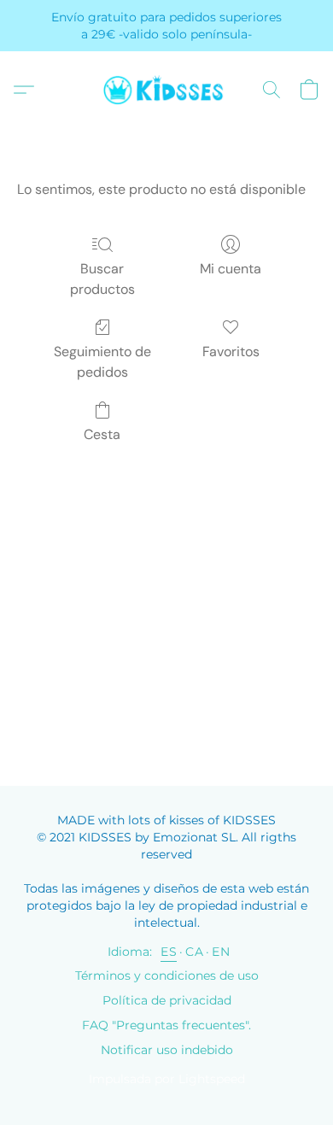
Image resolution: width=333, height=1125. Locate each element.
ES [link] (169, 951)
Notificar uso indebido (167, 1050)
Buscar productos (102, 279)
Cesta (102, 434)
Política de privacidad (166, 1000)
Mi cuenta (230, 269)
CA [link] (194, 951)
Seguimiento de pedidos (102, 362)
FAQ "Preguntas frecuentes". (166, 1025)
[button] (166, 89)
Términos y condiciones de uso (167, 975)
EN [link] (221, 951)
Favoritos (231, 351)
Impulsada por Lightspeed (167, 1079)
